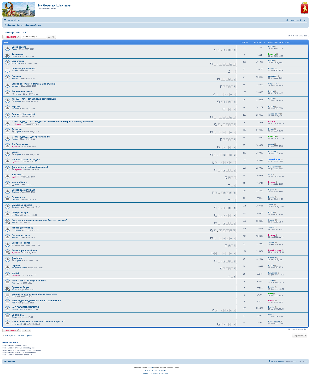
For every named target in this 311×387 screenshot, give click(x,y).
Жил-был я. (18, 174)
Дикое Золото (19, 47)
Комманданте (17, 207)
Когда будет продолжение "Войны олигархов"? (36, 300)
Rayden (271, 68)
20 (234, 238)
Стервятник (18, 61)
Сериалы (16, 265)
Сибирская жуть (20, 212)
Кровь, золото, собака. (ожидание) (30, 167)
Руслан (271, 300)
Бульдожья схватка (22, 205)
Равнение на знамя (22, 91)
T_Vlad (271, 280)
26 (224, 132)
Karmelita (15, 199)
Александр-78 (274, 114)
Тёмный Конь (274, 159)
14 (231, 64)
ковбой (15, 273)
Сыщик (15, 152)
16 (234, 155)
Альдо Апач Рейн (19, 268)
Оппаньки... (18, 315)
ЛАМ (270, 174)
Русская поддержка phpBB (155, 370)
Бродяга (272, 54)
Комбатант (17, 258)
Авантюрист (18, 54)
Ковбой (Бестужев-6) (22, 228)
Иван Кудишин (274, 250)
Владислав (272, 273)
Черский (16, 106)
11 (220, 64)
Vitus (270, 315)
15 (234, 64)
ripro (13, 222)
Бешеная (16, 76)
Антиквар (17, 129)
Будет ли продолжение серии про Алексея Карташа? (39, 220)
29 (234, 132)
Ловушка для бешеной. (24, 68)
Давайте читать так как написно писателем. (34, 294)
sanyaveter (272, 76)
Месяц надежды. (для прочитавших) (31, 137)
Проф (14, 296)
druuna (271, 144)
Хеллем (271, 220)
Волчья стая (18, 197)
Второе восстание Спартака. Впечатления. (34, 84)
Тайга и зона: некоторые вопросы (29, 280)
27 (227, 132)
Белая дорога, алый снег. (25, 250)
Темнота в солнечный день (26, 159)
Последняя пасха (21, 235)
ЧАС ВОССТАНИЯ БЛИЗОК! (26, 307)
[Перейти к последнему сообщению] (275, 47)
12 (224, 64)
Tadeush (271, 227)
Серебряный (273, 167)
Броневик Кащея (20, 287)
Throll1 (271, 205)
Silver (17, 215)
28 (231, 132)
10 (231, 94)
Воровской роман (21, 243)
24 (220, 231)
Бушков (18, 124)
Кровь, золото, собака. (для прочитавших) (34, 99)
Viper (270, 294)
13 (227, 64)
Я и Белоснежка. (20, 144)
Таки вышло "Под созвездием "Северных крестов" (38, 321)
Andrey (14, 303)
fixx (16, 185)
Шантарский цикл (15, 32)
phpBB (150, 367)
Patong (14, 49)
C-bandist (272, 258)
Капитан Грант (17, 309)
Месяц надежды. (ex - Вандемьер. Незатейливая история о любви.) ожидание (52, 121)
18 (227, 238)
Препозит (272, 152)
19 (231, 238)
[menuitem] (17, 20)
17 (224, 238)
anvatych (15, 86)
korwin (17, 63)
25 (220, 132)
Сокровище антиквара (23, 190)
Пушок (271, 47)
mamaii (14, 289)
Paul (13, 283)
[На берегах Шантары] (17, 8)
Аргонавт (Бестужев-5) (23, 114)
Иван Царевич (274, 321)
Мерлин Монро (19, 182)
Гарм (14, 317)
